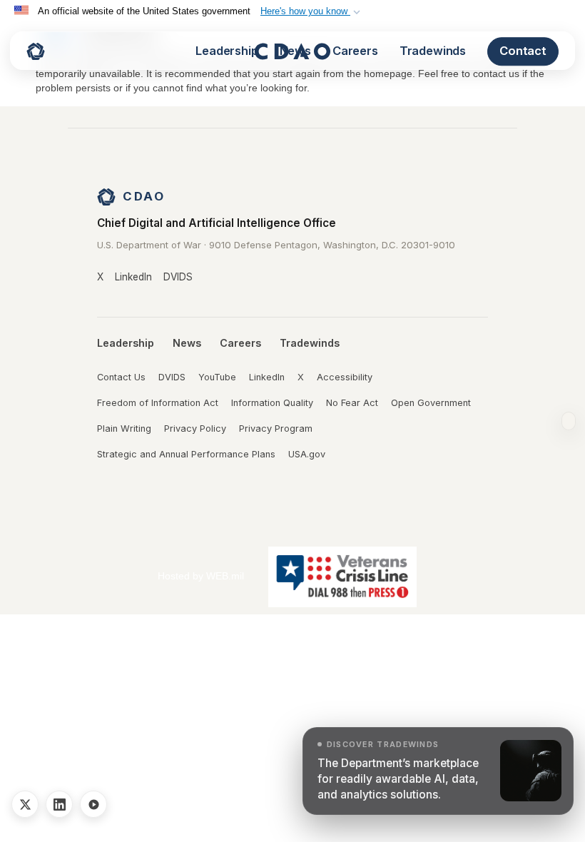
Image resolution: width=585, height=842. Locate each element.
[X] (25, 804)
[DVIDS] (93, 804)
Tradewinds (433, 51)
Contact (522, 51)
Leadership (226, 51)
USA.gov (306, 454)
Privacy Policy (195, 428)
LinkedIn (133, 277)
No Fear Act (352, 402)
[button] (311, 11)
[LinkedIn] (59, 804)
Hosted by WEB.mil (201, 576)
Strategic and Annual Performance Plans (186, 454)
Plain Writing (124, 428)
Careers (355, 51)
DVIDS (178, 277)
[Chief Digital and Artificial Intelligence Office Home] (35, 51)
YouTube (217, 377)
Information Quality (272, 402)
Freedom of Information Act (157, 402)
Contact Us (121, 377)
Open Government (431, 402)
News (295, 51)
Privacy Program (275, 428)
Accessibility (344, 377)
